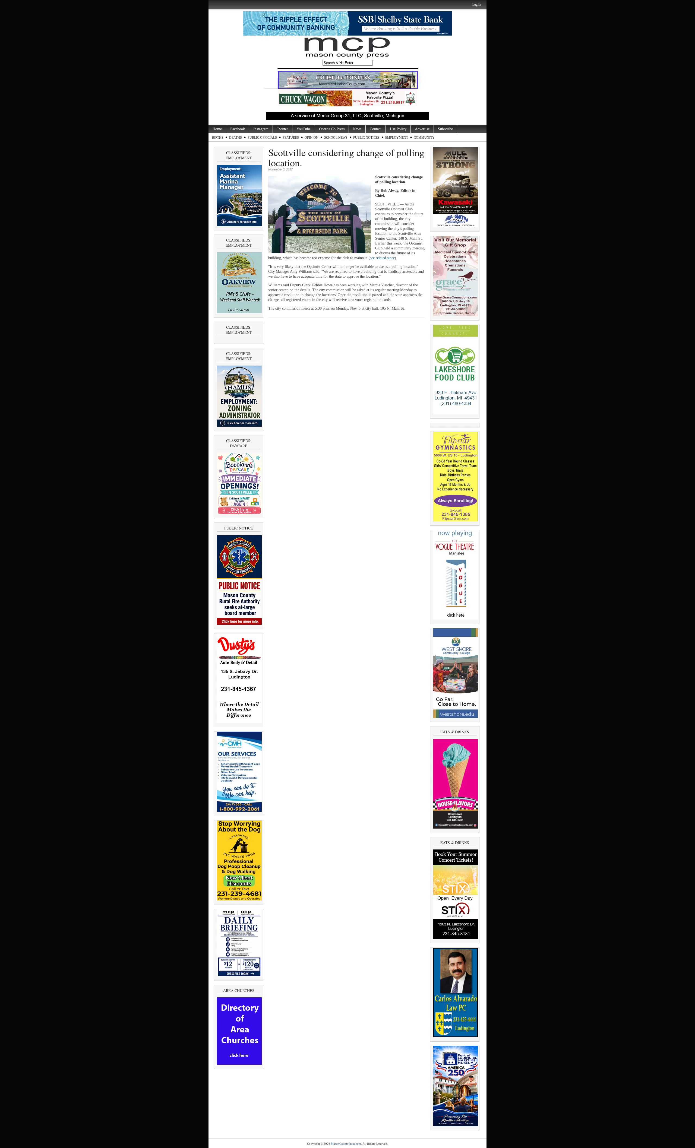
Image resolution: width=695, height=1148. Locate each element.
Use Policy (398, 129)
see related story (382, 258)
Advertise (422, 129)
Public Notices (366, 137)
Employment (396, 137)
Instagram (260, 129)
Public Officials (262, 137)
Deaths (235, 137)
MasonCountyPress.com (346, 1143)
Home (217, 129)
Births (217, 137)
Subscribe (445, 129)
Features (291, 137)
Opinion (311, 137)
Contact (375, 129)
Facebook (237, 129)
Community (424, 137)
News (357, 129)
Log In (476, 5)
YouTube (303, 129)
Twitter (282, 129)
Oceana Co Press (332, 129)
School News (336, 137)
